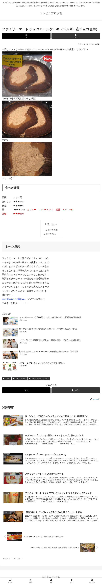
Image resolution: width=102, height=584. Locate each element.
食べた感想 (51, 234)
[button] (75, 36)
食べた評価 (53, 230)
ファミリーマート (21, 379)
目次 (47, 224)
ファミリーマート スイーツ (40, 379)
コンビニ (8, 379)
